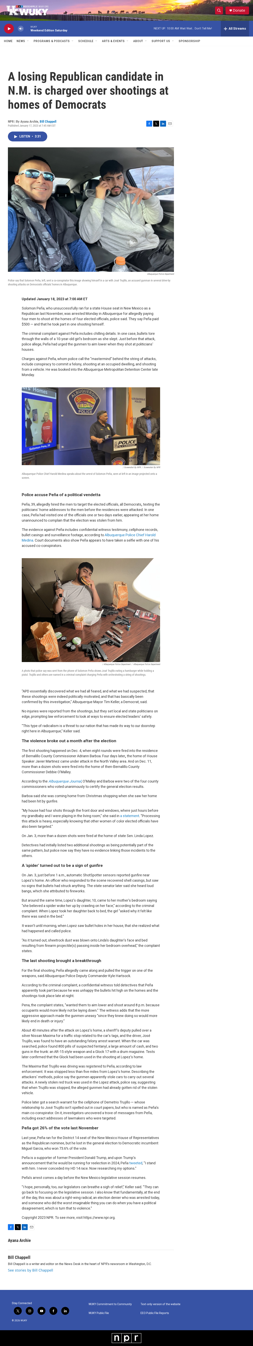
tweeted (135, 1163)
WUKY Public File (99, 1313)
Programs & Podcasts (52, 41)
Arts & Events (113, 41)
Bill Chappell (48, 121)
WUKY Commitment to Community (110, 1304)
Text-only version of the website (160, 1304)
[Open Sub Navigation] (28, 41)
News (21, 41)
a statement (129, 816)
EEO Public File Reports (155, 1313)
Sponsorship (189, 41)
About (138, 41)
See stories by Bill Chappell (30, 1270)
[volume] (20, 28)
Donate (239, 10)
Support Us (161, 41)
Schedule (85, 41)
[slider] (27, 28)
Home (8, 41)
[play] (9, 28)
